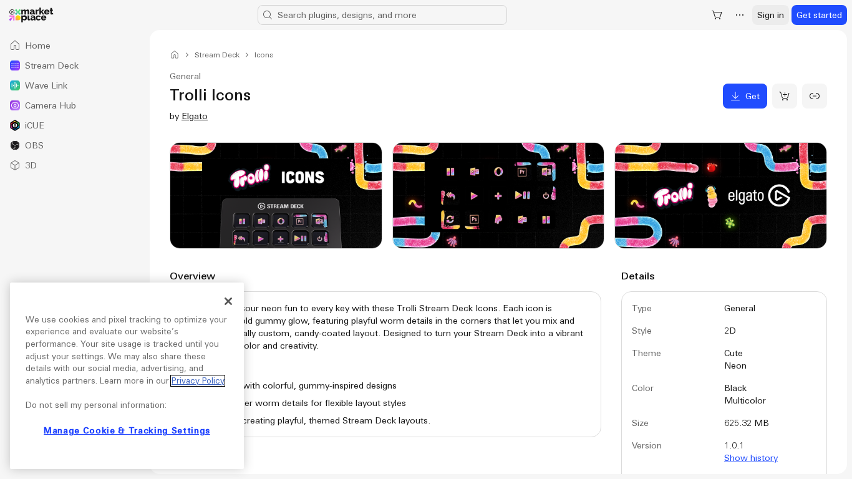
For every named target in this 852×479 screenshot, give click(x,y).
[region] (127, 376)
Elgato (195, 116)
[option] (75, 46)
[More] (740, 15)
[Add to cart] (784, 96)
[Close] (228, 301)
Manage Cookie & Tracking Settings (127, 430)
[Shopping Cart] (717, 15)
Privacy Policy (198, 380)
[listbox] (75, 105)
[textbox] (385, 364)
